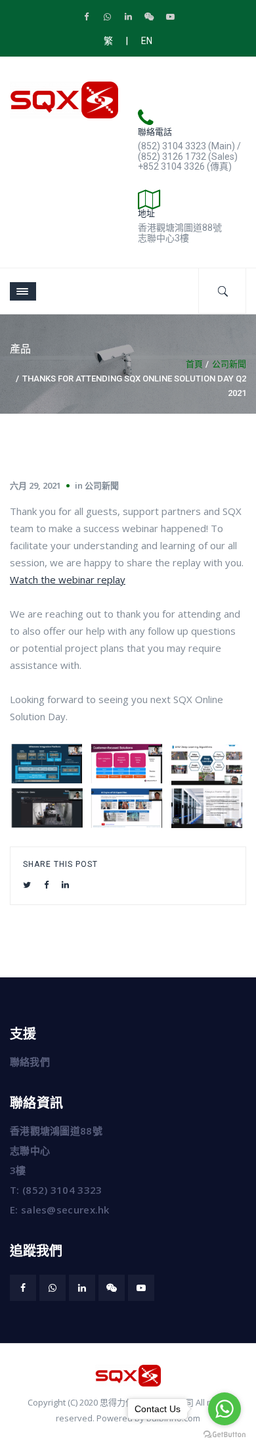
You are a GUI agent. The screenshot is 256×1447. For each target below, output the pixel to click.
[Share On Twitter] (27, 885)
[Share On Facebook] (46, 885)
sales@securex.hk (65, 1209)
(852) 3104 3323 (62, 1189)
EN (146, 41)
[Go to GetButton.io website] (224, 1434)
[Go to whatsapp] (224, 1408)
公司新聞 (229, 364)
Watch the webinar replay (67, 579)
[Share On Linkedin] (65, 885)
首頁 (194, 364)
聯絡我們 (30, 1061)
